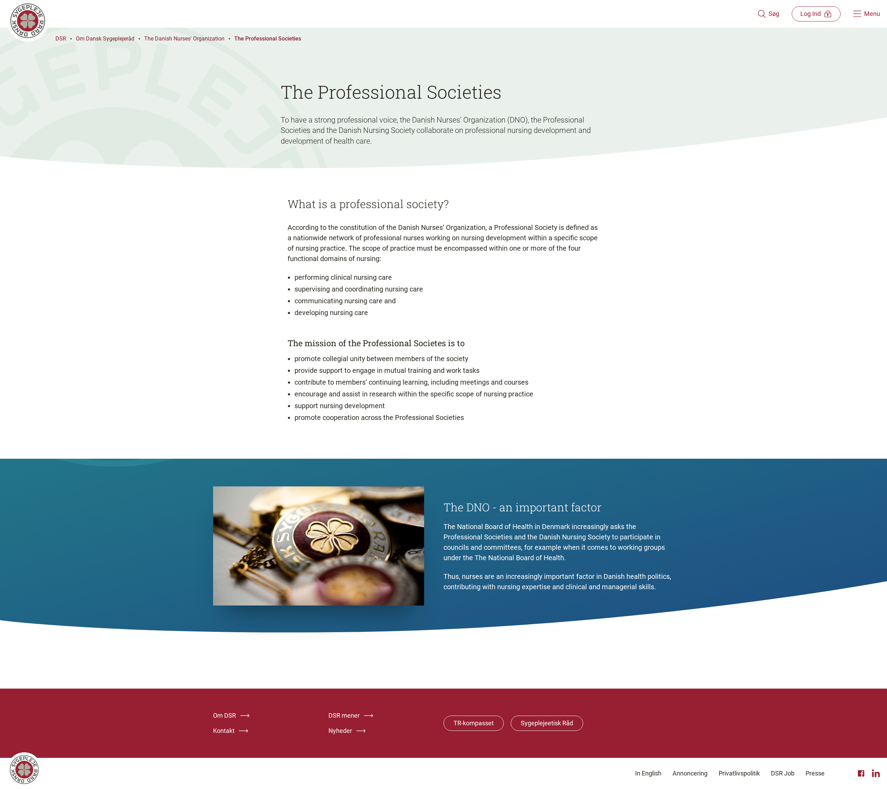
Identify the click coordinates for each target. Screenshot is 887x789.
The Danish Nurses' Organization (184, 38)
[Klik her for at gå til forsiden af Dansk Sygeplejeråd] (382, 14)
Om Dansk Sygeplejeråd (105, 38)
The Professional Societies (267, 38)
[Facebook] (862, 773)
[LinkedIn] (876, 773)
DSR (60, 38)
